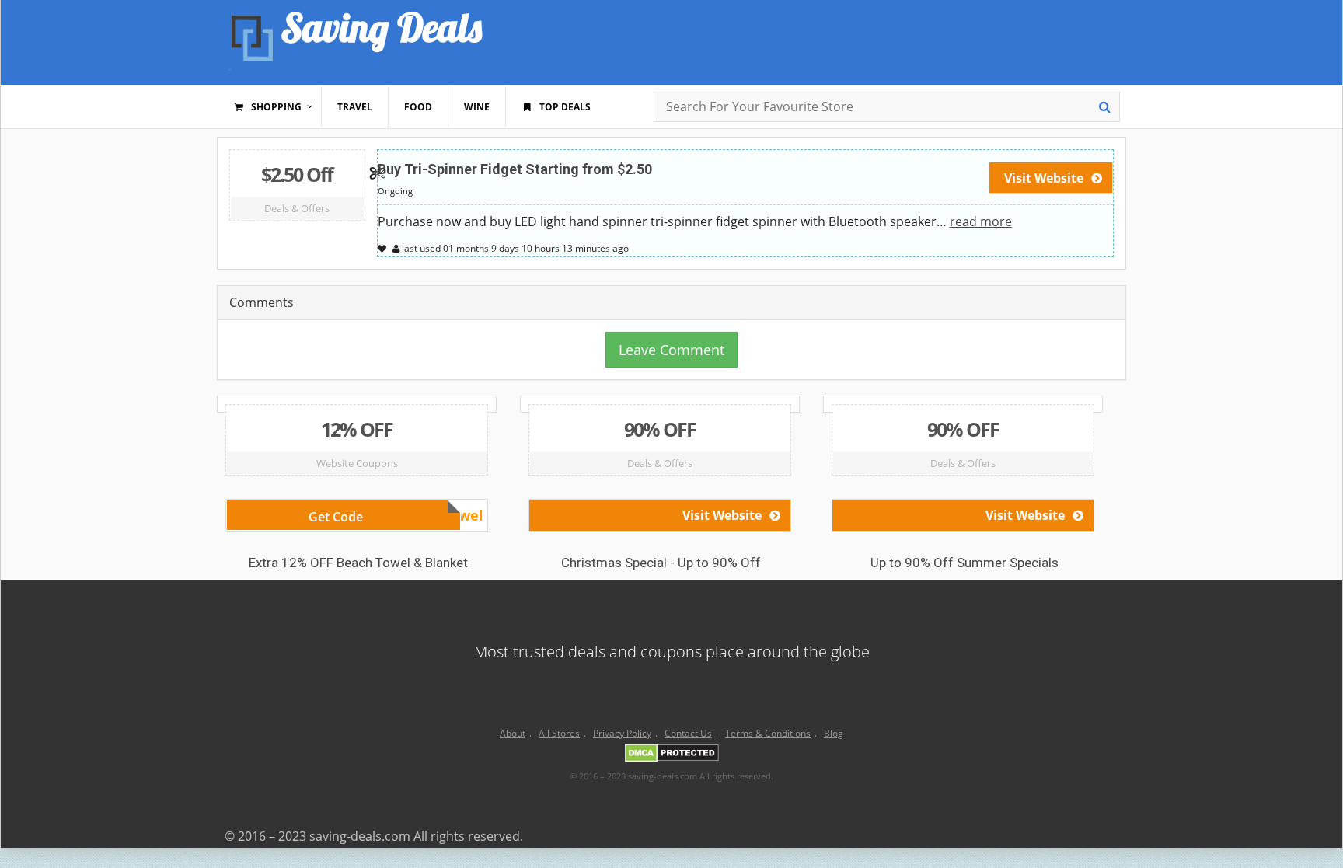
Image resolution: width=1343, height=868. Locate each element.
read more (981, 221)
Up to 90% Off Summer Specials (964, 562)
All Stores (559, 733)
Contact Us (688, 733)
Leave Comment (671, 349)
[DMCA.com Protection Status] (672, 755)
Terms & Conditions (768, 733)
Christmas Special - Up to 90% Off (661, 562)
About (512, 733)
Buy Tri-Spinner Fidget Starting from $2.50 (515, 169)
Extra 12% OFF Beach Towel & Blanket (358, 562)
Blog (833, 733)
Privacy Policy (622, 733)
